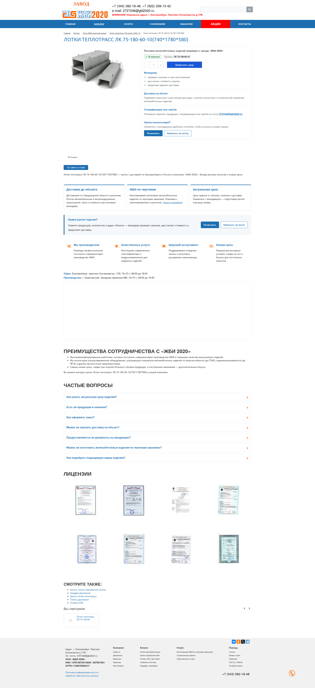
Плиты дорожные (79, 599)
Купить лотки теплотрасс (83, 596)
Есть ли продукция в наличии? (86, 407)
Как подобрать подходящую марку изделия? (95, 458)
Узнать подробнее (172, 202)
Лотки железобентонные (150, 652)
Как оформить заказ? (80, 417)
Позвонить (153, 133)
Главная (67, 33)
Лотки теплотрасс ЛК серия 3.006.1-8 (124, 33)
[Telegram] (248, 642)
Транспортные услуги (186, 658)
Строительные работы (186, 655)
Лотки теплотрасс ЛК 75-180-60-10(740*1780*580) (85, 618)
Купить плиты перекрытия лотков (88, 589)
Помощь (233, 647)
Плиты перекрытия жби (149, 655)
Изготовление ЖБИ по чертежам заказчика (195, 652)
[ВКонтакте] (234, 642)
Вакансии (117, 658)
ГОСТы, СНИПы (236, 662)
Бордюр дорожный (80, 592)
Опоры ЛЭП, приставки (150, 658)
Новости (116, 652)
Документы (117, 655)
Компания (118, 647)
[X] (243, 642)
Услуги (180, 647)
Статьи (232, 652)
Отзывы (72, 157)
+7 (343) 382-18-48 (126, 5)
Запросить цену (184, 64)
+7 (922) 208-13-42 (156, 5)
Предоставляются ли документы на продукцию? (98, 437)
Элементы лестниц (148, 662)
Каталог (76, 33)
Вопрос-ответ (234, 655)
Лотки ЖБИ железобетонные (94, 33)
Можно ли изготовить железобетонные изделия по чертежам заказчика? (114, 447)
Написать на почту (178, 133)
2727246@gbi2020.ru (230, 114)
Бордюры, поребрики (149, 665)
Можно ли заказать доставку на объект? (92, 427)
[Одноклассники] (238, 642)
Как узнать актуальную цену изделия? (91, 397)
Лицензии (117, 662)
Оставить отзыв (76, 167)
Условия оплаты (235, 665)
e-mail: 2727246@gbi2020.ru (133, 10)
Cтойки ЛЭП (76, 602)
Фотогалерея (118, 665)
